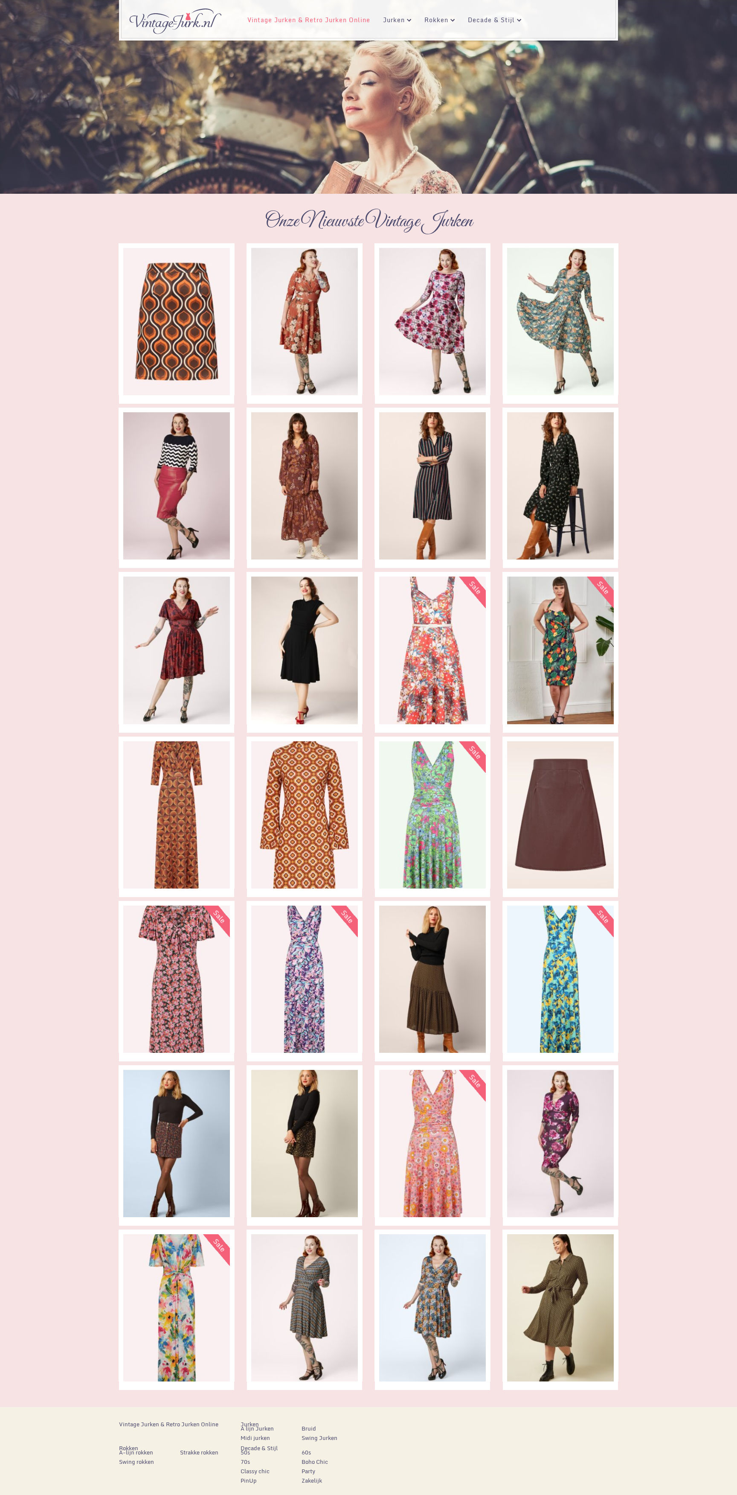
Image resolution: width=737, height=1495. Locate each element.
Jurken (391, 21)
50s (245, 1452)
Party (308, 1471)
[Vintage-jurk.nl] (175, 17)
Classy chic (255, 1471)
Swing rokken (136, 1461)
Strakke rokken (199, 1452)
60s (306, 1452)
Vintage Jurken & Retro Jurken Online (308, 20)
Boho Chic (315, 1461)
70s (245, 1461)
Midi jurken (255, 1438)
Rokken (433, 21)
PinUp (249, 1480)
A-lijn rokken (136, 1452)
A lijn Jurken (257, 1428)
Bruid (309, 1428)
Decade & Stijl (488, 21)
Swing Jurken (319, 1438)
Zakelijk (312, 1480)
